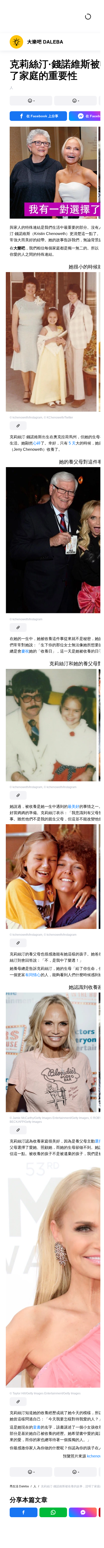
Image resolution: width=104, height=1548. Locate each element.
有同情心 (33, 975)
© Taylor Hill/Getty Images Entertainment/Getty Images (45, 1393)
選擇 (99, 1141)
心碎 (37, 443)
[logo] (36, 42)
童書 (37, 1427)
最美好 (73, 806)
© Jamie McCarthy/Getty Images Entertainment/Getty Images (49, 1118)
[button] (31, 100)
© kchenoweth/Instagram (26, 417)
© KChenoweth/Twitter (58, 417)
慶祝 (25, 651)
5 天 (72, 443)
